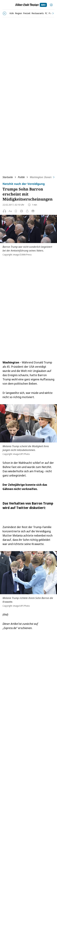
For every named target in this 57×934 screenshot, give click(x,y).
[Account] (51, 5)
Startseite (8, 177)
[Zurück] (4, 13)
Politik (21, 177)
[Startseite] (27, 5)
